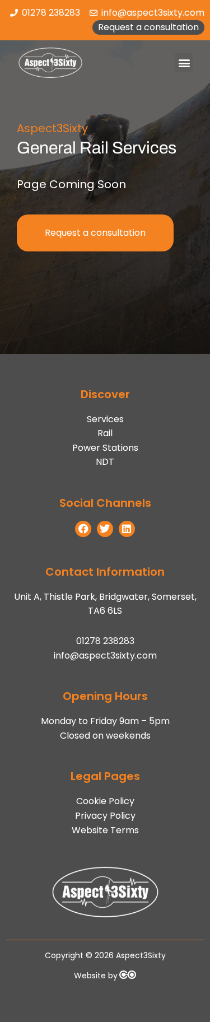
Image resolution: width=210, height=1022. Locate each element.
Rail (105, 433)
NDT (105, 461)
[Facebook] (83, 529)
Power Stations (105, 447)
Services (105, 419)
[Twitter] (105, 529)
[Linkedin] (127, 529)
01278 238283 (105, 640)
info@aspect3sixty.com (105, 655)
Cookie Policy (105, 801)
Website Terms (105, 830)
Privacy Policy (105, 815)
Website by (96, 975)
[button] (184, 62)
